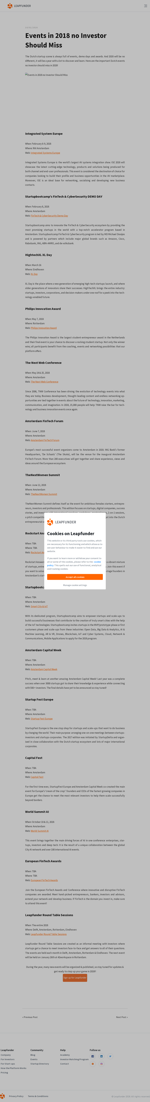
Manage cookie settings (75, 585)
